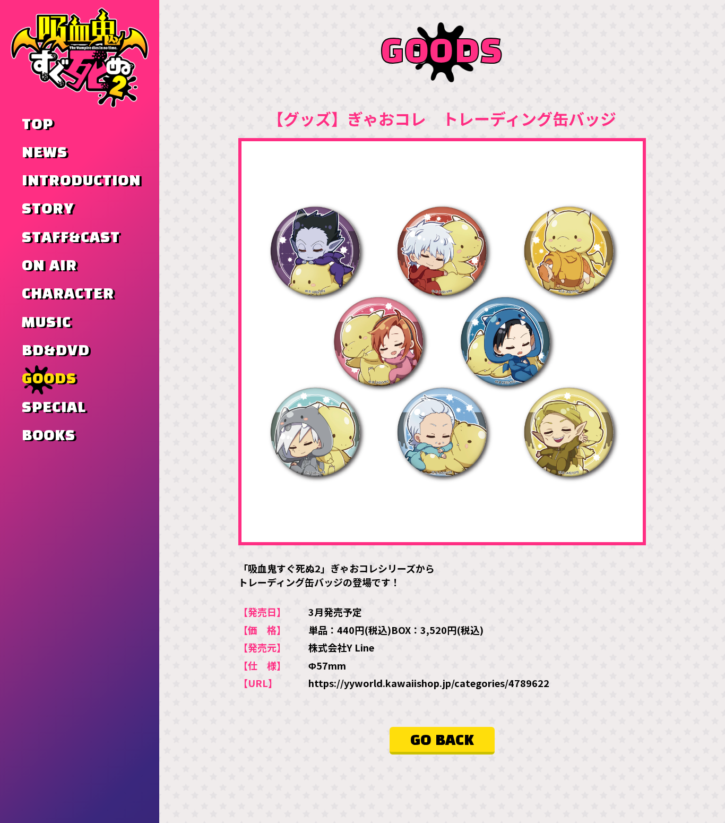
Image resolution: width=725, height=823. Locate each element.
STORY (48, 209)
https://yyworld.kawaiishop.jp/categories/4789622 (428, 683)
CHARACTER (68, 294)
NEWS (44, 153)
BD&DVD (56, 351)
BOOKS (48, 436)
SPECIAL (54, 408)
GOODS (49, 379)
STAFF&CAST (71, 238)
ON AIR (49, 266)
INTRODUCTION (81, 181)
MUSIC (46, 323)
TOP (37, 125)
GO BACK (442, 741)
